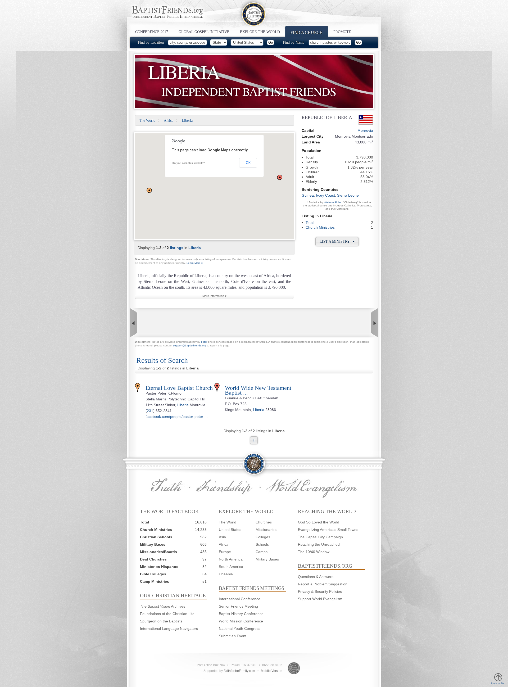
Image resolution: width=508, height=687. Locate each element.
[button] (149, 190)
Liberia (187, 121)
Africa (168, 121)
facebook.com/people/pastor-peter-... (177, 416)
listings (176, 248)
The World (147, 121)
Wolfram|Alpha (333, 202)
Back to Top (498, 683)
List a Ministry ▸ (337, 241)
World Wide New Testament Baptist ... (258, 390)
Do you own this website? (188, 163)
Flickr (204, 341)
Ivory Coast (325, 195)
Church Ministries (320, 227)
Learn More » (195, 262)
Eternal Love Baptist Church (179, 388)
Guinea (308, 195)
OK (248, 163)
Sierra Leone (348, 195)
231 (150, 411)
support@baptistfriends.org (189, 345)
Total (310, 222)
